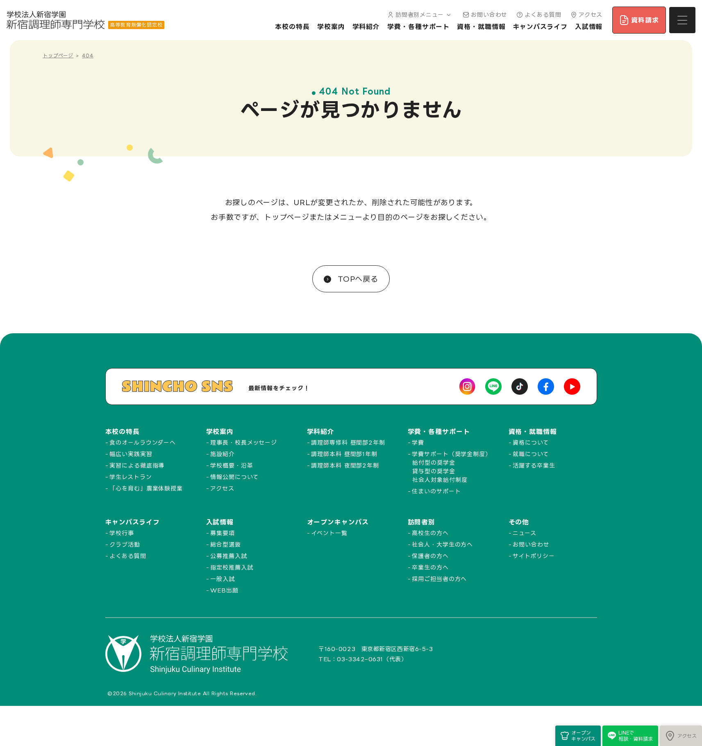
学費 (418, 442)
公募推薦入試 (228, 556)
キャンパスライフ (540, 26)
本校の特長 (292, 26)
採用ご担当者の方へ (439, 579)
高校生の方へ (430, 533)
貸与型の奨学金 (433, 471)
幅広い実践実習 (130, 454)
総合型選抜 (225, 544)
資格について (531, 442)
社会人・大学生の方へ (442, 544)
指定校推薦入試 (231, 567)
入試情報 (589, 26)
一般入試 (222, 579)
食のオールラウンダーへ (142, 442)
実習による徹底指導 (136, 465)
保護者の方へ (430, 556)
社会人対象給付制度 (439, 480)
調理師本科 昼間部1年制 (344, 454)
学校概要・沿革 (231, 465)
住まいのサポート (436, 491)
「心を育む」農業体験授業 (146, 488)
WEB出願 (224, 590)
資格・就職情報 (481, 26)
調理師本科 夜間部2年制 (345, 465)
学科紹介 (366, 26)
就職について (531, 454)
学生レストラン (130, 477)
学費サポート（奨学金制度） (451, 454)
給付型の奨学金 (433, 462)
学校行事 (121, 533)
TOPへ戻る (356, 279)
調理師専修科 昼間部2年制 (348, 442)
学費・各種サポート (418, 26)
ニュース (524, 533)
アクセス (591, 14)
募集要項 (222, 533)
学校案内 (331, 26)
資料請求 (645, 20)
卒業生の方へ (430, 567)
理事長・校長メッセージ (243, 442)
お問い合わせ (489, 14)
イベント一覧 (329, 533)
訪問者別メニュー (419, 14)
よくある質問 (543, 14)
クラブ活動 (124, 544)
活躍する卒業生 (534, 465)
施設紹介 (222, 454)
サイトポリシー (533, 556)
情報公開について (234, 477)
